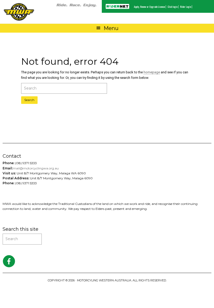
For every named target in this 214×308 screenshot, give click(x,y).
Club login (172, 7)
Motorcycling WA (19, 12)
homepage (152, 72)
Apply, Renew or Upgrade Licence (149, 7)
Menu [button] (111, 28)
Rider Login (185, 7)
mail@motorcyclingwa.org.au (36, 168)
